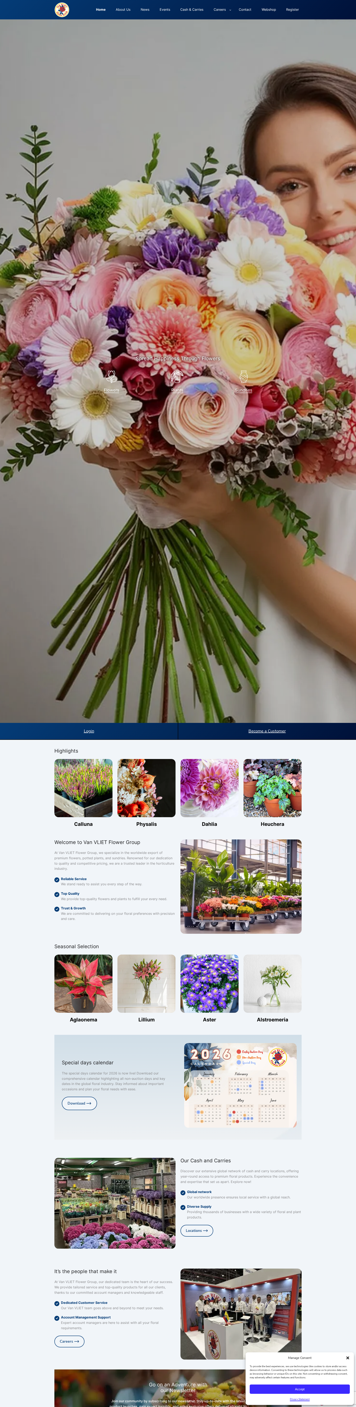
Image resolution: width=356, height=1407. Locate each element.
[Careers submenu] (230, 10)
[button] (348, 1358)
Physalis (146, 824)
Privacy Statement (300, 1399)
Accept (299, 1389)
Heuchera (272, 824)
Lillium (146, 1020)
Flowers (111, 390)
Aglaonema (83, 1020)
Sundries (243, 390)
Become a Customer (267, 731)
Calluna (83, 824)
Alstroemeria (272, 1020)
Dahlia (209, 824)
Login (89, 731)
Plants (177, 390)
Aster (209, 1020)
